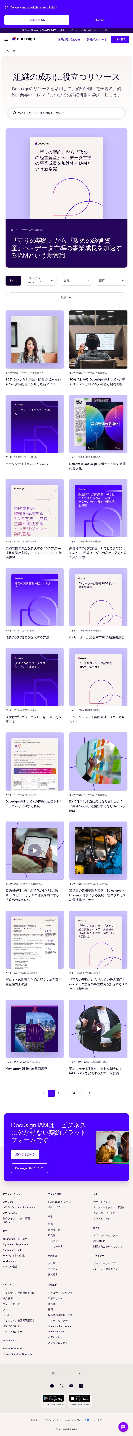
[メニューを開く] (6, 39)
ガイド (14, 229)
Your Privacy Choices (74, 1420)
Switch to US (37, 20)
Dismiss (99, 20)
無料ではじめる (25, 1154)
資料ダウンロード (97, 39)
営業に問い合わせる (69, 39)
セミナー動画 (12, 372)
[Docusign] (23, 39)
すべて (13, 281)
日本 (55, 1373)
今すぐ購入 (120, 39)
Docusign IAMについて (29, 1168)
